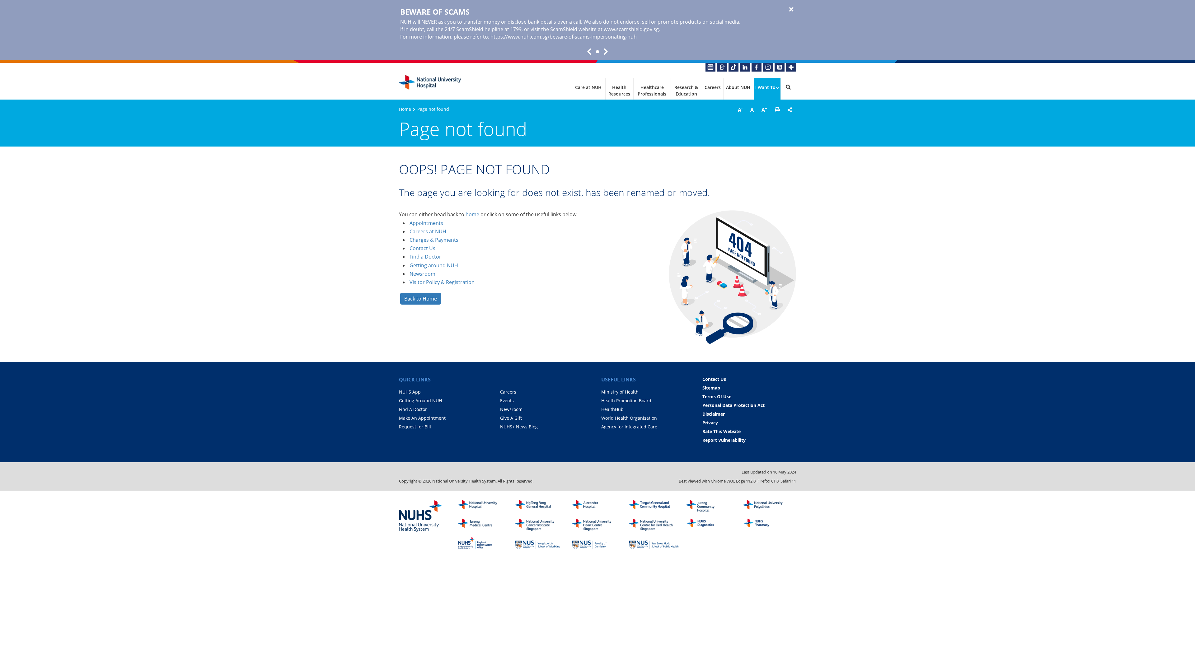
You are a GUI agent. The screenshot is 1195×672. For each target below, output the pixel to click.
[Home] (483, 506)
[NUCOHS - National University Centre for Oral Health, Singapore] (654, 525)
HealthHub (612, 409)
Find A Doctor (413, 409)
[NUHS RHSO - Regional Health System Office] (483, 543)
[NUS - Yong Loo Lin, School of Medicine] (540, 543)
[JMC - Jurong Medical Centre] (483, 525)
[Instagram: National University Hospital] (768, 67)
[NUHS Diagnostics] (711, 525)
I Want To (765, 87)
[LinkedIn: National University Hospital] (745, 67)
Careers (713, 87)
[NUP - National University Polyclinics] (768, 506)
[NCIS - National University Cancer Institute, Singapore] (540, 525)
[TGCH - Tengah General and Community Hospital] (654, 506)
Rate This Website (721, 431)
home (472, 214)
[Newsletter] (710, 67)
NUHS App (410, 392)
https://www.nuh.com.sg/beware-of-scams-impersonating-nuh (563, 36)
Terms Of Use (716, 396)
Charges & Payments (434, 239)
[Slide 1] (597, 51)
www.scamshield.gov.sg (631, 29)
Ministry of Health (620, 392)
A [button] (740, 109)
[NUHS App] (722, 67)
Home (405, 109)
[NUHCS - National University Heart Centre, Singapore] (597, 525)
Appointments (426, 223)
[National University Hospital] (430, 82)
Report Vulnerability (724, 440)
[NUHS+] (791, 67)
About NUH (738, 87)
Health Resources (619, 90)
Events (507, 401)
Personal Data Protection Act (733, 405)
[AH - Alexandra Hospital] (597, 506)
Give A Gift (511, 418)
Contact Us (422, 248)
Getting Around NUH (420, 401)
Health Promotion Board (626, 401)
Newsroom (422, 273)
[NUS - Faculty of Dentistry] (597, 543)
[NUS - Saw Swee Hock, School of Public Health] (654, 543)
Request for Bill (415, 427)
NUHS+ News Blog (519, 427)
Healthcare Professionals (652, 90)
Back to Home (420, 298)
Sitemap (711, 388)
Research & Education (686, 90)
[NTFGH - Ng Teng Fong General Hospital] (540, 506)
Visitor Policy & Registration (442, 282)
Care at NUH (588, 87)
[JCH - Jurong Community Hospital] (711, 506)
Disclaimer (713, 414)
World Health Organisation (629, 418)
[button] (777, 110)
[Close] (791, 9)
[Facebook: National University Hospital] (757, 67)
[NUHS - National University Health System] (421, 516)
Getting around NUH (434, 265)
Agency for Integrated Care (629, 427)
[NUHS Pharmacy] (768, 525)
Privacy (710, 423)
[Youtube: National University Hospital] (780, 67)
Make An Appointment (422, 418)
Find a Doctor (425, 256)
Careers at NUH (428, 231)
